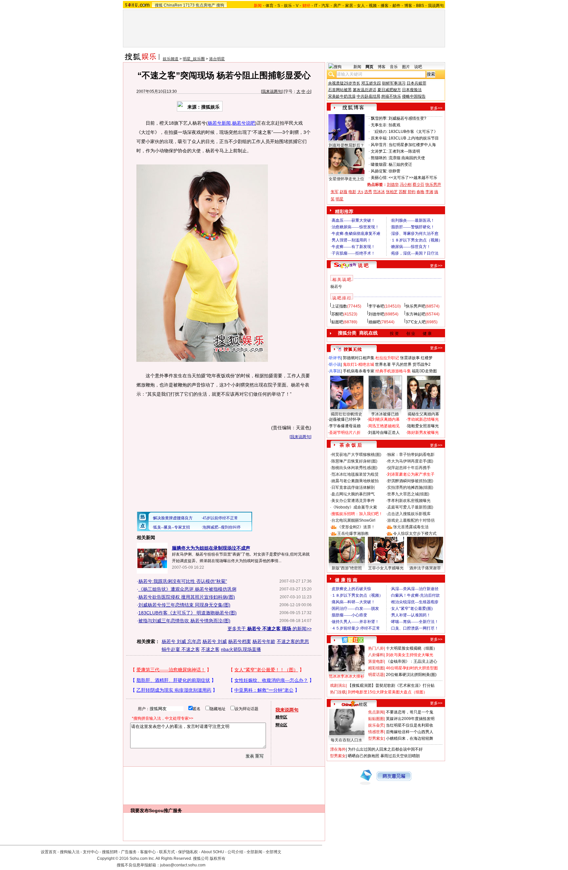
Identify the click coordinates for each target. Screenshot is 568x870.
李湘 (429, 191)
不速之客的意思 (293, 641)
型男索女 (376, 738)
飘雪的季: (379, 118)
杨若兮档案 (239, 641)
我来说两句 (272, 91)
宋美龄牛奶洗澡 (342, 96)
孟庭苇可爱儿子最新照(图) (410, 507)
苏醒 (403, 191)
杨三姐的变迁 (400, 164)
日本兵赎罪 (416, 83)
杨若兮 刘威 (214, 641)
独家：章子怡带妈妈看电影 (411, 454)
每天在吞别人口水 (346, 740)
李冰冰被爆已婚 (385, 414)
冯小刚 (406, 184)
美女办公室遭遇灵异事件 (353, 500)
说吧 (418, 66)
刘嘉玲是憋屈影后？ (346, 145)
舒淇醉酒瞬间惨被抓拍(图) (410, 481)
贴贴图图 (376, 718)
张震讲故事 (410, 358)
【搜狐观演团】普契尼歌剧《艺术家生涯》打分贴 (391, 685)
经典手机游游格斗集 (393, 371)
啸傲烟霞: (379, 164)
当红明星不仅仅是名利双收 (409, 725)
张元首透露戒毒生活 (411, 527)
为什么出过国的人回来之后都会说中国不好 (385, 749)
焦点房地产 (205, 5)
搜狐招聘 (110, 852)
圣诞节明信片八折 (345, 432)
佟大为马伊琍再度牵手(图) (410, 461)
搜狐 (159, 5)
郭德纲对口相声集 (358, 358)
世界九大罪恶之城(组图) (408, 494)
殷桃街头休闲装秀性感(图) (354, 467)
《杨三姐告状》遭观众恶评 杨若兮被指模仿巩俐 (187, 589)
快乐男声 (433, 184)
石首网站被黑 (340, 89)
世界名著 (383, 364)
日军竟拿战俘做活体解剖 (353, 487)
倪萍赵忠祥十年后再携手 (409, 467)
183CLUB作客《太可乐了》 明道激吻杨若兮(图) (187, 612)
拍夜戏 (394, 125)
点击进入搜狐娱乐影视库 (409, 513)
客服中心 (148, 852)
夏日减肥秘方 (389, 89)
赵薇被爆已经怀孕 (345, 419)
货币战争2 (422, 364)
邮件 (396, 5)
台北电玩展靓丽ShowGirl (353, 520)
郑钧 (411, 191)
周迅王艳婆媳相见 (384, 426)
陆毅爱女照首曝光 (423, 426)
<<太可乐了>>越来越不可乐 (413, 177)
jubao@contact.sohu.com (182, 865)
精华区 (281, 717)
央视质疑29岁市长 (344, 83)
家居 (349, 5)
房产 (337, 5)
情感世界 (376, 732)
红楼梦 (427, 358)
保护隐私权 (188, 852)
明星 (339, 199)
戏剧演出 (338, 685)
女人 (361, 5)
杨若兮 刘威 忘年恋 (181, 641)
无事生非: (379, 125)
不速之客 (210, 649)
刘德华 (393, 184)
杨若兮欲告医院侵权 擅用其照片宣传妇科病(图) (186, 597)
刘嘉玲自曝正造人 (384, 432)
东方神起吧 (415, 314)
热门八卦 (376, 648)
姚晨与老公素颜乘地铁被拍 (355, 481)
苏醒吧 (337, 314)
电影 (352, 191)
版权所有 (217, 858)
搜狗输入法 (70, 852)
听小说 (335, 364)
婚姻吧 (374, 322)
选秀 (368, 191)
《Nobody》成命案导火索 (354, 507)
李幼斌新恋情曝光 (423, 419)
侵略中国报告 (414, 96)
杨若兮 (336, 286)
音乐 (394, 66)
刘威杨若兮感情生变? (407, 118)
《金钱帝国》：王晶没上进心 (411, 661)
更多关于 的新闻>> (269, 628)
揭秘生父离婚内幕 (423, 414)
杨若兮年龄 (263, 641)
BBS (420, 5)
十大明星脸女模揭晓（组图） (411, 648)
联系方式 (167, 852)
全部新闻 (254, 852)
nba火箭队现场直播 (241, 649)
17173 (189, 5)
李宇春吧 (376, 306)
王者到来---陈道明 (404, 151)
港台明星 (217, 59)
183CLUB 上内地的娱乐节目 (414, 138)
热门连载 (338, 692)
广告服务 (129, 852)
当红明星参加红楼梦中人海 (412, 144)
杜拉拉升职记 (387, 358)
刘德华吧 (376, 314)
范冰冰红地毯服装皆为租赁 (355, 474)
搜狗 (220, 5)
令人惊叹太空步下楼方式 (415, 533)
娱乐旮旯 (376, 725)
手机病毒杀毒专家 (358, 371)
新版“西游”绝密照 (347, 568)
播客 (385, 5)
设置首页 (49, 852)
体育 (269, 5)
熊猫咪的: (379, 158)
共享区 (335, 371)
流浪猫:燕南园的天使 (407, 158)
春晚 (420, 191)
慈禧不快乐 (391, 96)
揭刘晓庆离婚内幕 (384, 419)
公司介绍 (235, 852)
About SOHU (212, 852)
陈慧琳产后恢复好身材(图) (354, 461)
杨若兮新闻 (219, 123)
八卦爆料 (376, 655)
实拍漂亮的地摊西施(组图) (410, 487)
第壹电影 (376, 661)
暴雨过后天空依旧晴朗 (400, 756)
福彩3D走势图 (424, 371)
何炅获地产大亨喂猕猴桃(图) (356, 454)
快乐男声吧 (415, 306)
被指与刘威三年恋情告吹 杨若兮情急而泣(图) (184, 620)
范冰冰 (379, 191)
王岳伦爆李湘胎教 (353, 533)
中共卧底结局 (368, 96)
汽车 (325, 5)
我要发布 (139, 810)
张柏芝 (392, 191)
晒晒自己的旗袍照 (363, 756)
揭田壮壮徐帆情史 (346, 414)
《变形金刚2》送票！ (356, 527)
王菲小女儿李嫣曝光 (386, 568)
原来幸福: (379, 138)
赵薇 (343, 191)
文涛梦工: (379, 151)
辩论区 (281, 725)
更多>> (436, 108)
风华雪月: (379, 144)
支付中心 (91, 852)
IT (316, 5)
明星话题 (376, 674)
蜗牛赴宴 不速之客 (181, 649)
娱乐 (288, 5)
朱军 (335, 191)
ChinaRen (173, 5)
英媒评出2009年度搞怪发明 (410, 718)
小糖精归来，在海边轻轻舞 (409, 738)
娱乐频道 (170, 59)
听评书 (335, 358)
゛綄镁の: (379, 131)
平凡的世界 (402, 364)
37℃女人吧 (416, 322)
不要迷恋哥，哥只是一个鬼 (409, 712)
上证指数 (339, 306)
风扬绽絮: (379, 171)
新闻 (357, 66)
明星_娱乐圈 (194, 59)
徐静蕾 (394, 171)
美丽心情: (379, 177)
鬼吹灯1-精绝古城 (358, 364)
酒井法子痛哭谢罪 (425, 568)
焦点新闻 (376, 712)
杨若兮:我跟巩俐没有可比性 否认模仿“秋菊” (182, 581)
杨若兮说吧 (243, 123)
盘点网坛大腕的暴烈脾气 (353, 494)
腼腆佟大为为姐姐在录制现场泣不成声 (211, 548)
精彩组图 (376, 668)
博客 (408, 5)
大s (360, 191)
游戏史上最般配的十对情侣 (411, 520)
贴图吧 (337, 322)
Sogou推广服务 (165, 810)
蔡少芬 (418, 184)
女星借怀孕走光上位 (346, 179)
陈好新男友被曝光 (423, 432)
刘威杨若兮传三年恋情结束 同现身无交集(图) (184, 605)
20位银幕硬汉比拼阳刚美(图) (411, 674)
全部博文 (273, 852)
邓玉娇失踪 (371, 83)
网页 (369, 66)
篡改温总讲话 (364, 89)
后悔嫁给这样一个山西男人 (409, 732)
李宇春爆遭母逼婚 (345, 426)
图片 (406, 66)
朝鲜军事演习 (394, 83)
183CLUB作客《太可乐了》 (413, 131)
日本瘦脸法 (412, 89)
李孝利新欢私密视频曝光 (409, 500)
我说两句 (436, 5)
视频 (373, 5)
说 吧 (363, 265)
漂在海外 (338, 749)
